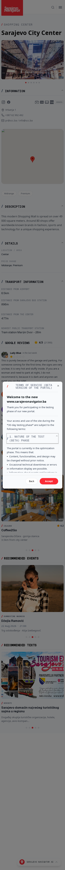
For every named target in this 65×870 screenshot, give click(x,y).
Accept (49, 481)
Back (31, 481)
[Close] (58, 385)
